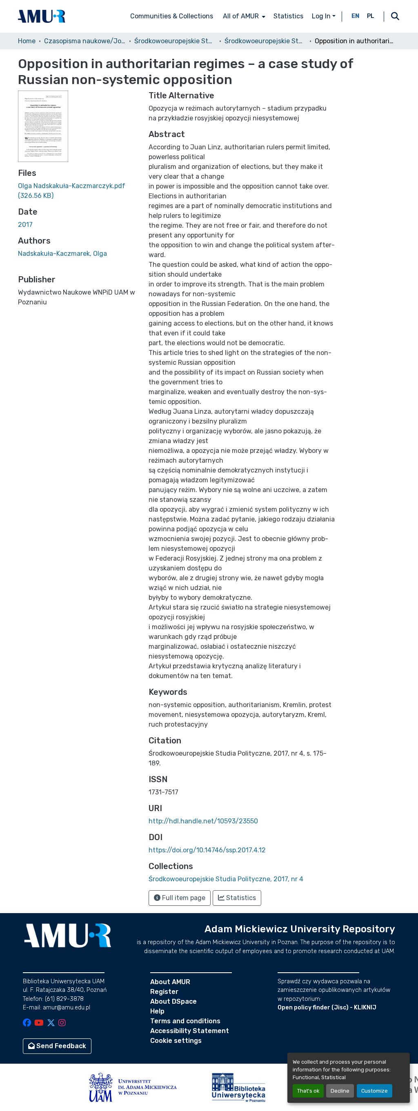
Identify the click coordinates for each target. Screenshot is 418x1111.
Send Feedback (60, 1046)
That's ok (308, 1091)
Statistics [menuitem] (288, 16)
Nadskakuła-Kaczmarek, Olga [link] (62, 253)
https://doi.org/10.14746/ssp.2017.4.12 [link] (207, 850)
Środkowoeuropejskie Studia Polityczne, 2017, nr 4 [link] (265, 41)
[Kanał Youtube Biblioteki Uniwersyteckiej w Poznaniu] (39, 1023)
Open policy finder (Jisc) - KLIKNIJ (327, 1007)
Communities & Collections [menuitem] (171, 16)
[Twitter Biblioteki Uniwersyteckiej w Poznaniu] (51, 1023)
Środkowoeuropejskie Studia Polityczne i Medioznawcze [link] (175, 41)
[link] (78, 191)
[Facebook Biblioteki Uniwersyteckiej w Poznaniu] (27, 1023)
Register (164, 992)
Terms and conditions (185, 1021)
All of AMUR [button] (241, 16)
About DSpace (173, 1001)
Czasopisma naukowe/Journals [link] (85, 41)
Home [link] (27, 41)
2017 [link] (25, 224)
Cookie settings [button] (176, 1040)
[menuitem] (243, 16)
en (355, 16)
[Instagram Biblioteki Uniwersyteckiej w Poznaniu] (62, 1023)
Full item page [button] (182, 898)
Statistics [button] (240, 898)
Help (157, 1011)
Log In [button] (322, 16)
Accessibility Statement (189, 1031)
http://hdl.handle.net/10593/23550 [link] (203, 821)
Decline (340, 1091)
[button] (41, 16)
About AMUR (170, 982)
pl (370, 16)
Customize (374, 1091)
